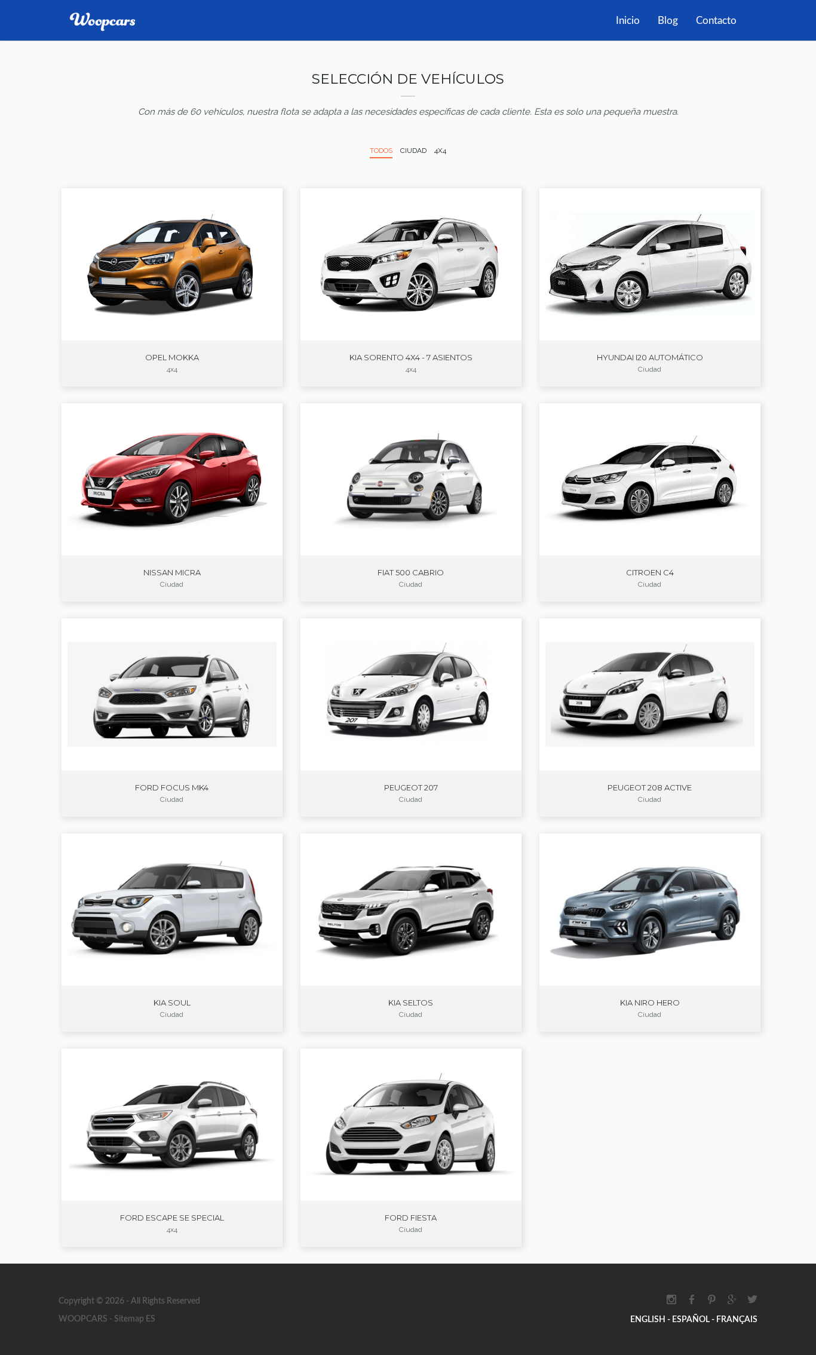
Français (736, 1320)
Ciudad (413, 150)
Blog (668, 21)
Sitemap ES (133, 1319)
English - (651, 1320)
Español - (694, 1320)
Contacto (716, 21)
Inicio (628, 21)
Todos (381, 150)
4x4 (440, 150)
